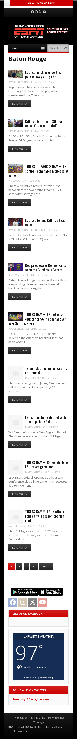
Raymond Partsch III (20, 81)
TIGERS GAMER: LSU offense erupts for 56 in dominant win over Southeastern (37, 319)
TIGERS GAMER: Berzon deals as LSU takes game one (46, 464)
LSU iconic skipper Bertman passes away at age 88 (44, 74)
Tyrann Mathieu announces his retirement (46, 370)
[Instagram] (36, 11)
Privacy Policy (54, 727)
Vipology (38, 722)
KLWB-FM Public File (30, 727)
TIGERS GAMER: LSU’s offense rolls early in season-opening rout (45, 516)
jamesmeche (15, 180)
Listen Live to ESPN (41, 2)
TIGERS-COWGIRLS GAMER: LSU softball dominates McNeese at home (38, 171)
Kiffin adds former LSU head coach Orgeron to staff (44, 123)
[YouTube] (44, 11)
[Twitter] (40, 11)
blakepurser (16, 328)
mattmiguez (32, 427)
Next (46, 566)
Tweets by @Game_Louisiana (31, 699)
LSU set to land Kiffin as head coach (45, 222)
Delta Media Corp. (22, 731)
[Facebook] (32, 11)
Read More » (20, 103)
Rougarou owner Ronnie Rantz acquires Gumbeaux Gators (45, 267)
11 (34, 566)
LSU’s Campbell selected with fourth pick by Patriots (45, 419)
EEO (10, 727)
